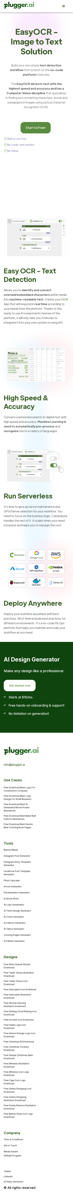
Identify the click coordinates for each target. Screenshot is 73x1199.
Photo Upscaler (12, 880)
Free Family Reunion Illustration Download (20, 1107)
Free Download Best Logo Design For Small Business (17, 797)
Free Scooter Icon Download (18, 1019)
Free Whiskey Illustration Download (16, 1065)
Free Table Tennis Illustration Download (19, 974)
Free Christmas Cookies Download (16, 1048)
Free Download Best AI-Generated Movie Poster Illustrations (16, 807)
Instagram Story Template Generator (17, 863)
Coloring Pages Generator (17, 935)
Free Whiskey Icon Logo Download (16, 1073)
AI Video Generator (13, 1181)
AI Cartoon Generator (15, 923)
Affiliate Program (12, 1155)
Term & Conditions (13, 1139)
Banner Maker (11, 849)
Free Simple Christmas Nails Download (18, 1057)
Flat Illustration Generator (17, 892)
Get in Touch (10, 1145)
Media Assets (11, 1151)
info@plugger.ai (14, 764)
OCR (64, 299)
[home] (14, 6)
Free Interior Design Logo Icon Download (19, 1035)
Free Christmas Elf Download (19, 1041)
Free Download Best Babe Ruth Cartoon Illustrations (20, 817)
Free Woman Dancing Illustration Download (15, 1005)
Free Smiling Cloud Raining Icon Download (20, 1013)
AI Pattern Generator (14, 941)
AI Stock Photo (11, 898)
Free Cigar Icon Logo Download (15, 1082)
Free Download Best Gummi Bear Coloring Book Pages (18, 826)
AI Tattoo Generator (14, 929)
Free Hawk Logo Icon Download (15, 1026)
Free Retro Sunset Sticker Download (17, 966)
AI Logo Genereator (14, 904)
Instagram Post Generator (17, 856)
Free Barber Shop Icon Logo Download (18, 1115)
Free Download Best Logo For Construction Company (19, 789)
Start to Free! (35, 127)
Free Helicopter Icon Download (20, 989)
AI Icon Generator (13, 886)
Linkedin (8, 1176)
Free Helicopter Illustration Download (17, 996)
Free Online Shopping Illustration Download (15, 1099)
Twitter (7, 1171)
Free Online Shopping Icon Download (17, 1090)
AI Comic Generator (14, 916)
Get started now (19, 685)
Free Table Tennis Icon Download (16, 983)
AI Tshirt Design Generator (17, 910)
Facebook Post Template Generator (17, 873)
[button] (65, 6)
